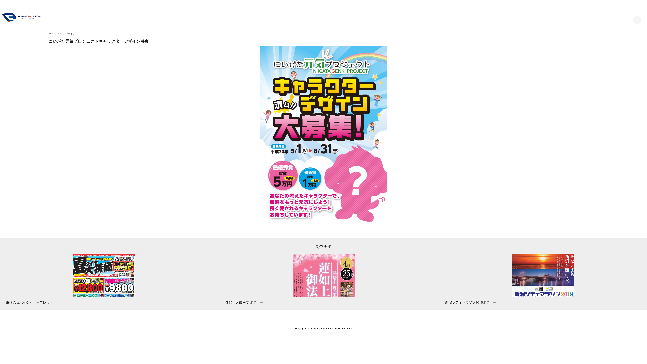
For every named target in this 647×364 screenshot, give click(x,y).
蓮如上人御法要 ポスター (244, 302)
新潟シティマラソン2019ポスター (470, 302)
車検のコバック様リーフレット (29, 302)
